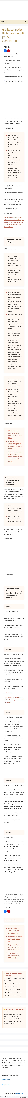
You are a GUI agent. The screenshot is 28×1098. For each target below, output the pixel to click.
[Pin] (8, 50)
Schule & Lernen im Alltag (13, 996)
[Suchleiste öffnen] (26, 22)
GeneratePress (19, 1093)
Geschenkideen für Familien (13, 993)
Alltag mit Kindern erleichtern (13, 990)
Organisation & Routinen (12, 984)
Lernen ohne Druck (11, 987)
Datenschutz (6, 1079)
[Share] (5, 50)
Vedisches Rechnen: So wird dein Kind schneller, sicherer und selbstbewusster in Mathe (15, 456)
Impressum (5, 1084)
